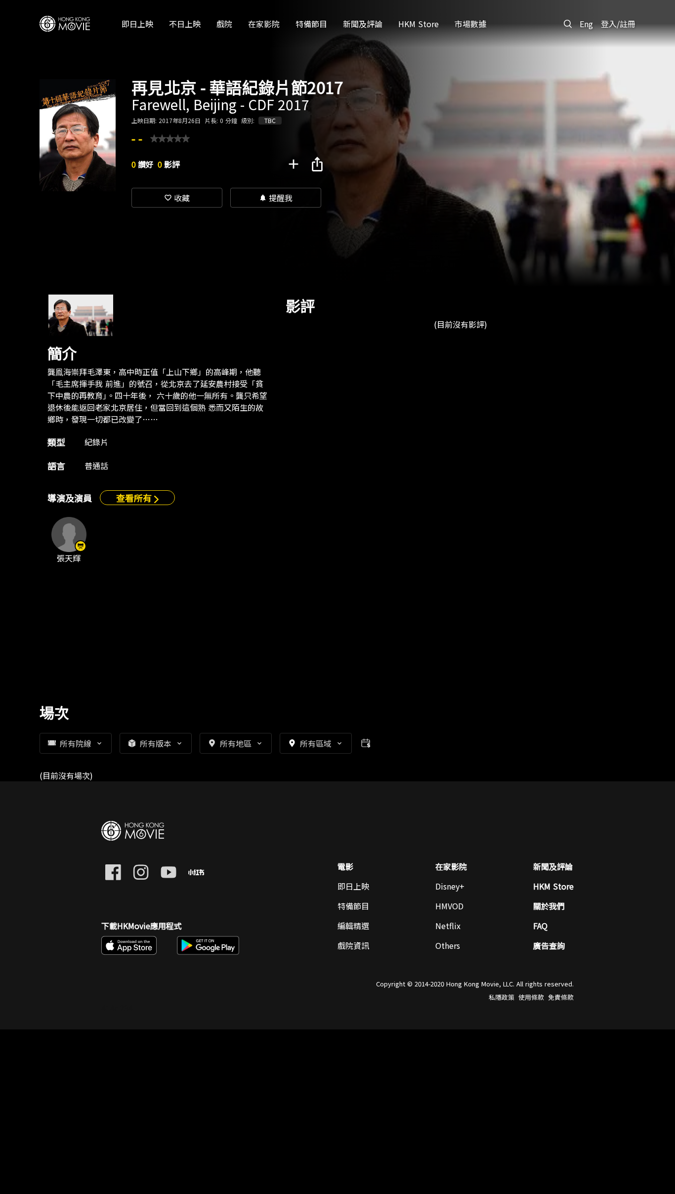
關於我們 (549, 906)
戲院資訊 (353, 945)
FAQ (540, 926)
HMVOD (449, 906)
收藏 (177, 198)
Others (447, 945)
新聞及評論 (553, 866)
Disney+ (449, 886)
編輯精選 (353, 926)
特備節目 (353, 906)
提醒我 (276, 198)
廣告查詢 (549, 945)
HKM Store (553, 886)
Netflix (448, 926)
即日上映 (353, 886)
